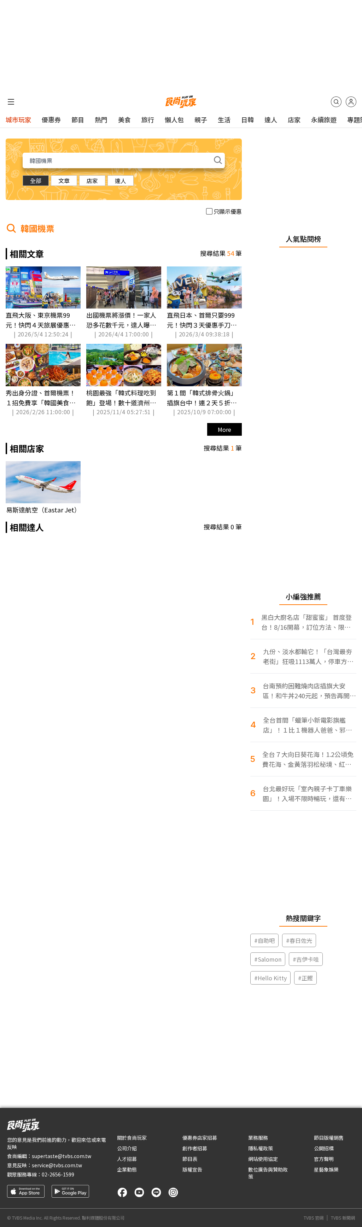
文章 (64, 180)
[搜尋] (336, 101)
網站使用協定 (263, 1158)
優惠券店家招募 (199, 1137)
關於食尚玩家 (132, 1137)
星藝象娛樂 (326, 1169)
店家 (294, 119)
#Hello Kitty (270, 978)
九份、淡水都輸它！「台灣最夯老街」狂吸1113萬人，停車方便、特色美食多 (307, 656)
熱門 (101, 119)
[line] (156, 1192)
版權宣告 (192, 1169)
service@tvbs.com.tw (57, 1165)
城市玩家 (18, 119)
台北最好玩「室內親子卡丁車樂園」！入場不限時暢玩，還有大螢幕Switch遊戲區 (307, 793)
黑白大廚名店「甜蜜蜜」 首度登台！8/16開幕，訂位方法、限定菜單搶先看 (306, 622)
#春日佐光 (299, 940)
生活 (224, 119)
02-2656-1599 (58, 1174)
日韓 (247, 119)
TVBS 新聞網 (343, 1218)
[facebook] (122, 1192)
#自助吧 (264, 940)
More (224, 429)
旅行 (147, 119)
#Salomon (267, 959)
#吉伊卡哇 (306, 959)
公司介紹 (127, 1148)
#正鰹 (305, 978)
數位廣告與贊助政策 (268, 1173)
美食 (124, 119)
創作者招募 (194, 1148)
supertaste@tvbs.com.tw (61, 1156)
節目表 (189, 1158)
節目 (77, 119)
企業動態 (127, 1169)
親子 (200, 119)
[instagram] (173, 1192)
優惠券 (51, 119)
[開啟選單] (11, 101)
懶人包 (174, 119)
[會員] (351, 101)
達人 (270, 119)
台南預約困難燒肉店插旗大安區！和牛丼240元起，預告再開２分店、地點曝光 (309, 690)
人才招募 (127, 1158)
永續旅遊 (324, 119)
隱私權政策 (260, 1148)
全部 (35, 180)
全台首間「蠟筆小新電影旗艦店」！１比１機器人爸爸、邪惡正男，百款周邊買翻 (307, 725)
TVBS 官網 (313, 1218)
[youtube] (139, 1192)
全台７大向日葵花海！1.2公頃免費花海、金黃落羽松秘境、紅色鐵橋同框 (308, 759)
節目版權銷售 (329, 1137)
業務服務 (258, 1137)
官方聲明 (324, 1158)
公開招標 (324, 1148)
